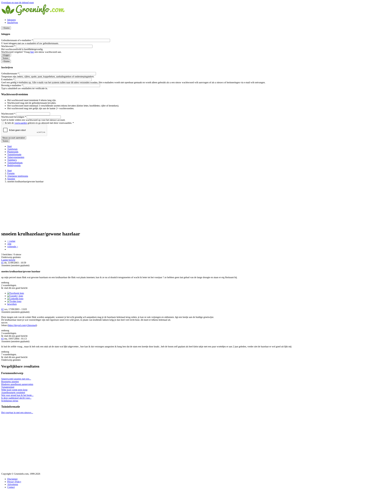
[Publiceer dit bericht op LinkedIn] (15, 298)
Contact (11, 487)
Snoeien (11, 178)
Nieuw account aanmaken (13, 138)
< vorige (11, 241)
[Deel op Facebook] (15, 293)
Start (9, 146)
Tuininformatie (14, 154)
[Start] (33, 14)
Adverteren (12, 484)
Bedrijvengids (14, 165)
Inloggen (11, 20)
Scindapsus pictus (9, 400)
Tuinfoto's (12, 160)
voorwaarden (20, 123)
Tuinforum (12, 149)
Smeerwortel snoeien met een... (16, 379)
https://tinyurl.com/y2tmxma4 (22, 325)
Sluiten (5, 58)
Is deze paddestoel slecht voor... (16, 398)
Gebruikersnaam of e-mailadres (17, 40)
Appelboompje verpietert (13, 392)
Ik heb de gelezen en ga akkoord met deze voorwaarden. (39, 123)
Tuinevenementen (15, 157)
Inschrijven (12, 22)
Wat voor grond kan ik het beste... (17, 395)
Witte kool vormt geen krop (14, 389)
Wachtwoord (8, 46)
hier (32, 52)
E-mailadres (7, 79)
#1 (2, 262)
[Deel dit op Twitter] (14, 301)
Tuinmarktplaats (15, 162)
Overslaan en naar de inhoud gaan (17, 2)
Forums (11, 173)
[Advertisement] (194, 206)
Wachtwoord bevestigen (13, 117)
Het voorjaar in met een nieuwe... (17, 412)
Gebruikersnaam (10, 73)
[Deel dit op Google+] (15, 296)
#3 (2, 338)
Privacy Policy (14, 481)
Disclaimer (12, 479)
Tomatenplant (7, 387)
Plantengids (12, 151)
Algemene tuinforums (17, 176)
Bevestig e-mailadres (12, 85)
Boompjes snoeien (10, 381)
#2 (2, 309)
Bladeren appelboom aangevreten (17, 384)
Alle (9, 244)
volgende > (12, 246)
